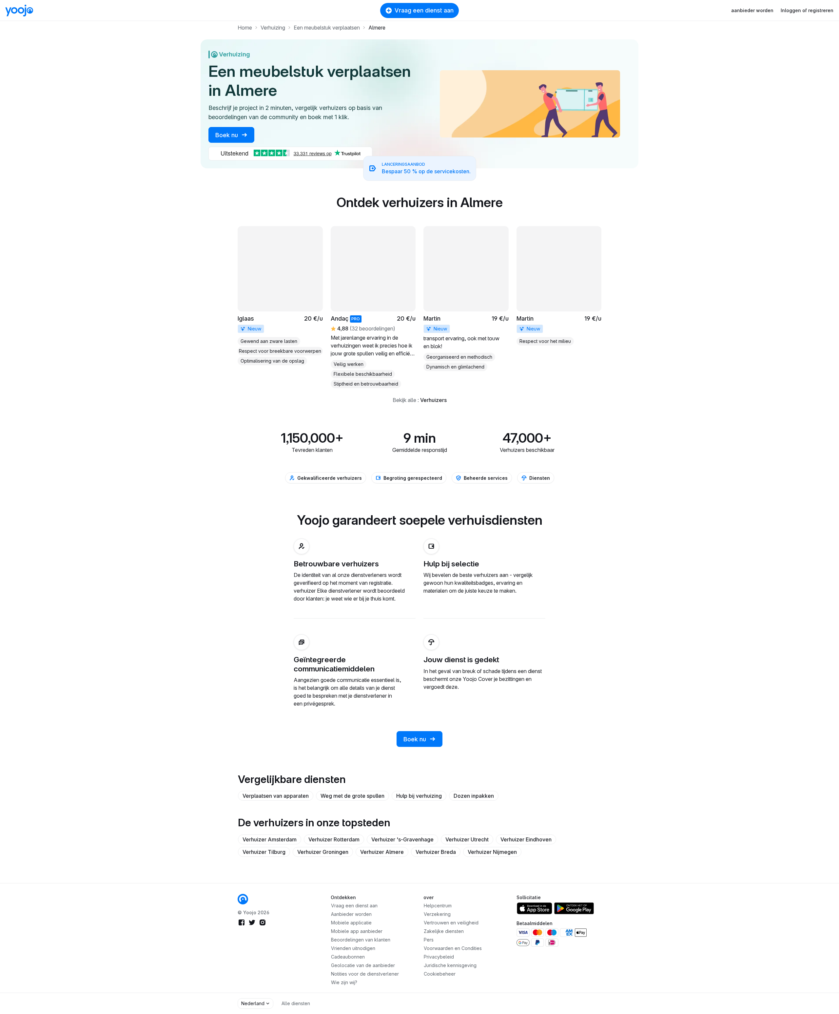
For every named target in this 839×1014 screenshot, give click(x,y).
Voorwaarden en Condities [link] (453, 948)
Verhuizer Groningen (322, 852)
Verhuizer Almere (382, 852)
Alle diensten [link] (296, 1003)
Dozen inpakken (474, 795)
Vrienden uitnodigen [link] (353, 948)
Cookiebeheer (440, 974)
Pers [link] (429, 939)
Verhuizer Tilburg (264, 852)
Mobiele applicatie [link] (351, 922)
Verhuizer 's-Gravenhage (402, 839)
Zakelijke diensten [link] (444, 931)
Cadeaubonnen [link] (348, 957)
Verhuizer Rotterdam (334, 839)
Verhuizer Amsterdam (270, 839)
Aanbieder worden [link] (351, 914)
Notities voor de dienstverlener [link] (365, 974)
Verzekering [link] (437, 914)
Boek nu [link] (227, 135)
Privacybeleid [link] (439, 957)
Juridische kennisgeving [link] (450, 965)
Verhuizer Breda (436, 852)
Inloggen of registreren (807, 10)
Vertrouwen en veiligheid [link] (451, 922)
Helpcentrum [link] (438, 905)
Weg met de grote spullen (352, 795)
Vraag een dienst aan (424, 10)
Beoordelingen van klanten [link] (360, 939)
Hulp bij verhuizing (419, 795)
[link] (280, 295)
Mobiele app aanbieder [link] (356, 931)
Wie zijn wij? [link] (344, 982)
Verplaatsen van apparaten (276, 795)
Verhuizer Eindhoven (526, 839)
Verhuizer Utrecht (467, 839)
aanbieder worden (752, 10)
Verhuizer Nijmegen (492, 852)
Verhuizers (433, 400)
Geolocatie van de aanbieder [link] (363, 965)
